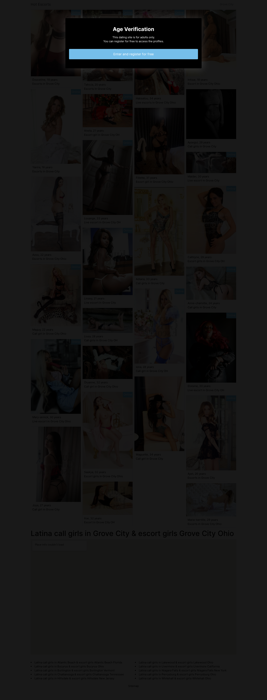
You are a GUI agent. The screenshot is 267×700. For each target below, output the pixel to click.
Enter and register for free (133, 54)
